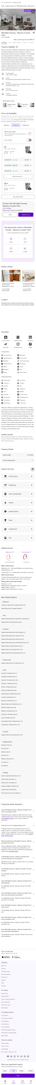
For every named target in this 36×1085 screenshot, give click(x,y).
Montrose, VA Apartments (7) (9, 700)
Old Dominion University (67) (9, 782)
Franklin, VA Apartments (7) (8, 697)
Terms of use (5, 1046)
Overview (4, 42)
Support (3, 980)
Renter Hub (4, 993)
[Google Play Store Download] (16, 957)
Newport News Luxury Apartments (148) (12, 649)
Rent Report (4, 1008)
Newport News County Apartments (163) (12, 735)
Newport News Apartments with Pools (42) (12, 639)
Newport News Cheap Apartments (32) (11, 622)
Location (24, 42)
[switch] (29, 140)
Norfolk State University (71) (8, 779)
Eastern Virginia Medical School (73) (11, 776)
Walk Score (9, 552)
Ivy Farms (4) (4, 762)
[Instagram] (25, 1056)
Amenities (31, 42)
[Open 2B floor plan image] (28, 150)
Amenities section (13, 851)
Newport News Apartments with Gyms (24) (12, 636)
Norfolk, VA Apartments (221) (9, 687)
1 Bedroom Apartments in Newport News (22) (13, 605)
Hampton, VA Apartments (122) (9, 680)
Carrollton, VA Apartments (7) (9, 673)
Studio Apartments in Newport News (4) (11, 608)
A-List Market (5, 1021)
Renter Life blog (5, 1005)
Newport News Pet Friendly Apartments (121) (13, 653)
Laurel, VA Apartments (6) (8, 718)
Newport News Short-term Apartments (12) (12, 663)
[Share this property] (34, 33)
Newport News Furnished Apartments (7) (12, 646)
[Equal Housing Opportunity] (8, 1056)
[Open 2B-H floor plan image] (28, 186)
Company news (5, 971)
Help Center (4, 1035)
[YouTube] (21, 1056)
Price (9, 42)
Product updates (5, 974)
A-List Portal (4, 1015)
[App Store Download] (6, 957)
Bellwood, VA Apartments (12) (9, 711)
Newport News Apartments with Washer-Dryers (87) (15, 642)
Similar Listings (17, 42)
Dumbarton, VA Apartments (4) (9, 714)
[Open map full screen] (33, 469)
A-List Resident (5, 1027)
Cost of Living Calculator (8, 999)
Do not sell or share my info (8, 1052)
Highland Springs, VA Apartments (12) (11, 704)
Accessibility (4, 1049)
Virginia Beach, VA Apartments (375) (11, 694)
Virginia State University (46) (8, 789)
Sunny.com (4, 977)
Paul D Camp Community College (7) (11, 793)
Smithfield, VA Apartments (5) (9, 676)
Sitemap (3, 986)
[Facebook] (15, 1056)
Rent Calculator (5, 1002)
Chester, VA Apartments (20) (8, 690)
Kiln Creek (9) (5, 748)
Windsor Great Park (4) (7, 759)
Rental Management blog (8, 1030)
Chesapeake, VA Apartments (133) (10, 724)
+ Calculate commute (11, 95)
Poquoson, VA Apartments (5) (9, 683)
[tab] (6, 125)
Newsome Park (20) (6, 745)
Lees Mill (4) (4, 765)
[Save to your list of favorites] (33, 11)
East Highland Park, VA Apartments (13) (12, 721)
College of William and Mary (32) (10, 786)
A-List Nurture (5, 1024)
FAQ (2, 983)
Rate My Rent (5, 996)
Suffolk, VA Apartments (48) (8, 707)
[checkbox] (11, 240)
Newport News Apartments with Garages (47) (13, 632)
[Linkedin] (11, 1056)
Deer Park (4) (5, 755)
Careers (3, 968)
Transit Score (25, 552)
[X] (18, 1056)
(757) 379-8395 (5, 37)
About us (3, 965)
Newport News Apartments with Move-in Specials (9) (15, 618)
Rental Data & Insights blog (8, 1032)
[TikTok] (28, 1056)
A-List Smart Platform (7, 1018)
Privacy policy (5, 1043)
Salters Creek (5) (5, 752)
